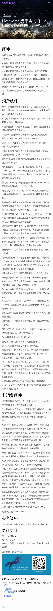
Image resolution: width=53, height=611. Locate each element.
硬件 (6, 584)
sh (15, 15)
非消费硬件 (9, 592)
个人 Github (10, 535)
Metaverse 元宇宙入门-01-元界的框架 (20, 578)
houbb (14, 31)
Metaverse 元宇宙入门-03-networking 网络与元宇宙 (26, 582)
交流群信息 (17, 551)
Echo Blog (9, 3)
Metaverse (7, 15)
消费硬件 (8, 588)
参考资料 (8, 595)
